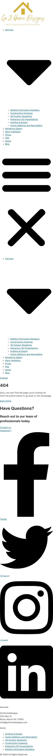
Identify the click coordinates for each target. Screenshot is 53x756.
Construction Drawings (21, 113)
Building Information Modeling (24, 110)
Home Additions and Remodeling (26, 125)
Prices (8, 134)
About (8, 141)
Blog (7, 144)
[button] (26, 201)
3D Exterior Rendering (21, 116)
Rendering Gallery (13, 128)
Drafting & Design (19, 122)
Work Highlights (13, 131)
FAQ (7, 138)
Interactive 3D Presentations (24, 119)
